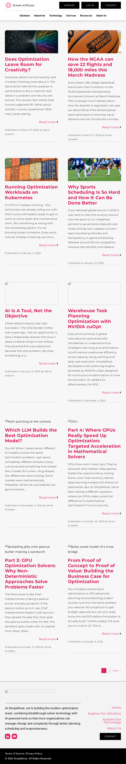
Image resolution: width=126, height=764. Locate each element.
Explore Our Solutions (104, 713)
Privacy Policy (34, 753)
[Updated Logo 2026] (19, 3)
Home (116, 707)
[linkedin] (7, 736)
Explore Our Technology (112, 721)
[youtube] (14, 736)
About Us (114, 728)
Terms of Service (14, 753)
